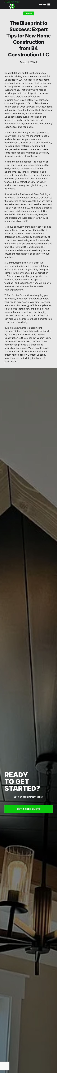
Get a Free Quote (28, 809)
